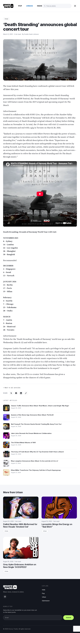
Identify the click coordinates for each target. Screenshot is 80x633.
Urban (29, 6)
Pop (20, 6)
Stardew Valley (66, 114)
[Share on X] (11, 393)
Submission (46, 601)
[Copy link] (26, 393)
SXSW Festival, (23, 98)
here (45, 342)
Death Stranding (26, 86)
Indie (39, 6)
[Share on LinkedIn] (21, 393)
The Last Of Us (23, 374)
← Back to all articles (11, 387)
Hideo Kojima (30, 95)
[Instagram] (75, 6)
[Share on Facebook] (16, 393)
